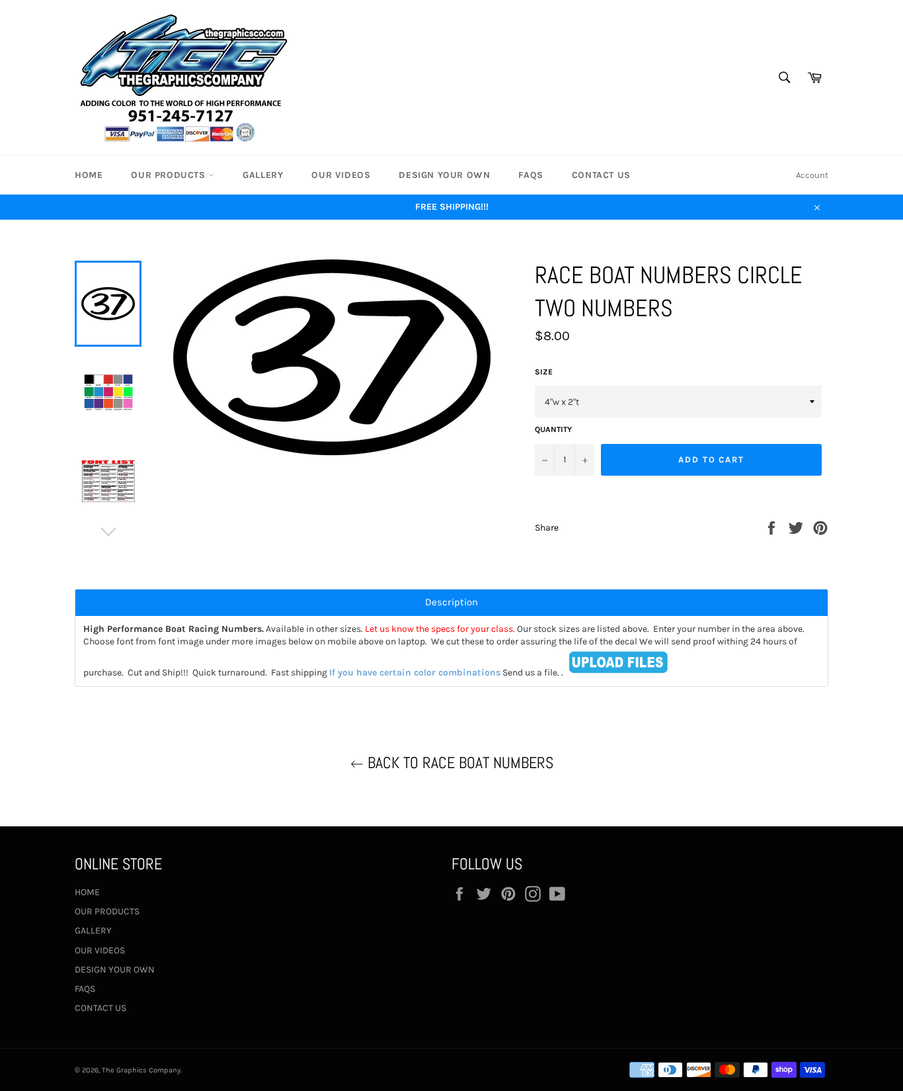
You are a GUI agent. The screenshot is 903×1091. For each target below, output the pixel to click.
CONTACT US (601, 175)
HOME (88, 175)
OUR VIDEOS (340, 175)
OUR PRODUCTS (169, 175)
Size (544, 371)
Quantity (553, 429)
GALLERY (263, 175)
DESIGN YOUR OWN (444, 175)
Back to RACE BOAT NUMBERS (458, 762)
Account (812, 175)
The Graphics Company (141, 1070)
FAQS (530, 175)
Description (451, 602)
